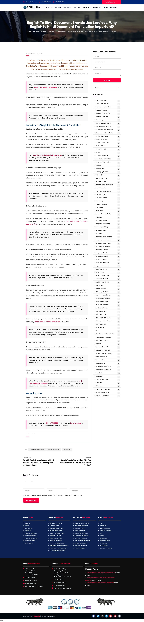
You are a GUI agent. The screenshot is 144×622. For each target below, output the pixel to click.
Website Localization (107, 392)
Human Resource (107, 204)
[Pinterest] (115, 616)
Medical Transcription (107, 302)
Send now (107, 80)
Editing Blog (107, 175)
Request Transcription (31, 538)
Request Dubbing (30, 540)
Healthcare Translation (107, 191)
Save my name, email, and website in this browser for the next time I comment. (54, 495)
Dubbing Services (55, 525)
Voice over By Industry (107, 389)
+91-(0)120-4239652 (31, 580)
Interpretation (108, 208)
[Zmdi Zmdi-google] (119, 616)
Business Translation (107, 117)
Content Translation (107, 143)
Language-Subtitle (107, 253)
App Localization (107, 101)
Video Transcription (107, 379)
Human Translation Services (58, 548)
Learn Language (107, 259)
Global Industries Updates (107, 185)
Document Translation (37, 449)
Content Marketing (107, 139)
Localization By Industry (107, 276)
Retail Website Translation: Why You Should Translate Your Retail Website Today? (75, 462)
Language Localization (107, 240)
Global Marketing (107, 188)
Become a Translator (105, 530)
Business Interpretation (107, 107)
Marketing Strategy (107, 292)
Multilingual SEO (107, 324)
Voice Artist (107, 383)
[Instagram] (102, 616)
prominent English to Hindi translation (47, 155)
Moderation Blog (107, 311)
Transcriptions (107, 360)
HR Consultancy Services (57, 550)
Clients (27, 525)
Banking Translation (80, 543)
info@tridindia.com (30, 2)
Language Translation (40, 31)
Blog (101, 533)
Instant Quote (29, 543)
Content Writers (107, 146)
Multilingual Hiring (107, 315)
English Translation (53, 449)
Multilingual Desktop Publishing (59, 545)
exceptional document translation (47, 322)
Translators (107, 376)
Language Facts (107, 230)
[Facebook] (93, 616)
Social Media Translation (107, 337)
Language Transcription (107, 243)
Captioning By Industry (107, 123)
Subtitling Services (55, 535)
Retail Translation (80, 530)
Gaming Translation (80, 548)
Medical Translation (107, 305)
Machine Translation (107, 282)
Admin (40, 53)
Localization (107, 272)
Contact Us (28, 530)
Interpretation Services (57, 533)
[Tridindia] (31, 7)
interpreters (107, 211)
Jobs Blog (107, 217)
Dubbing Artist (107, 169)
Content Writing (107, 149)
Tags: (25, 449)
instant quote (75, 423)
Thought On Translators (107, 350)
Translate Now (110, 2)
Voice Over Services (56, 540)
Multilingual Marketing (107, 318)
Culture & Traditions (107, 156)
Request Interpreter (30, 535)
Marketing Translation (107, 295)
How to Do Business (107, 198)
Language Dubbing (107, 227)
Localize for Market (107, 279)
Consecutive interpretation (107, 133)
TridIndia (36, 616)
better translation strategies (45, 87)
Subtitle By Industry (107, 341)
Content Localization (107, 136)
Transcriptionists (107, 357)
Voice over (107, 386)
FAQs (101, 523)
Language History (107, 234)
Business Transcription (107, 114)
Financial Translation (81, 538)
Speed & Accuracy (105, 528)
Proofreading (107, 328)
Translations (108, 373)
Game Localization (107, 178)
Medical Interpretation (107, 298)
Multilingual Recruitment (107, 321)
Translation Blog (108, 363)
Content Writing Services (57, 543)
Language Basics (107, 221)
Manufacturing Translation (82, 540)
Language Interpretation (107, 237)
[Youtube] (110, 616)
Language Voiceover (107, 250)
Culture (107, 152)
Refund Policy (103, 543)
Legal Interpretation (107, 263)
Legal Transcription (107, 266)
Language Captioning (107, 224)
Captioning (107, 120)
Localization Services (56, 528)
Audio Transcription (107, 104)
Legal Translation (107, 269)
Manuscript (107, 285)
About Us (27, 523)
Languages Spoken (107, 256)
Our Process (103, 525)
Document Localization (107, 159)
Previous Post (26, 457)
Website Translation (107, 396)
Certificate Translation (107, 126)
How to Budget (107, 195)
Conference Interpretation (107, 130)
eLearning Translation (81, 525)
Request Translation (31, 533)
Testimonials (28, 528)
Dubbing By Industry (107, 172)
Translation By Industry (108, 367)
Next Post (88, 457)
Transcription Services (56, 530)
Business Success (107, 110)
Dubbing (107, 165)
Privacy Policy (104, 545)
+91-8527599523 (59, 2)
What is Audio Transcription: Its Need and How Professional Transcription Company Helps (38, 462)
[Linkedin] (106, 616)
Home (30, 31)
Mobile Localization (107, 308)
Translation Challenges (107, 370)
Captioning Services (56, 538)
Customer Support (105, 540)
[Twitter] (98, 616)
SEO (107, 331)
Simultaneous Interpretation (107, 334)
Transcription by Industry (107, 354)
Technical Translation (107, 347)
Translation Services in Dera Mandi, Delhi (100, 583)
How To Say (107, 201)
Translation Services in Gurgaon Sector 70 (101, 573)
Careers (102, 535)
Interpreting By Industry (107, 214)
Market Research (107, 289)
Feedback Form (104, 538)
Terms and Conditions (106, 548)
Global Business (107, 182)
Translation (67, 449)
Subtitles (107, 344)
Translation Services (56, 523)
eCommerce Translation (82, 523)
